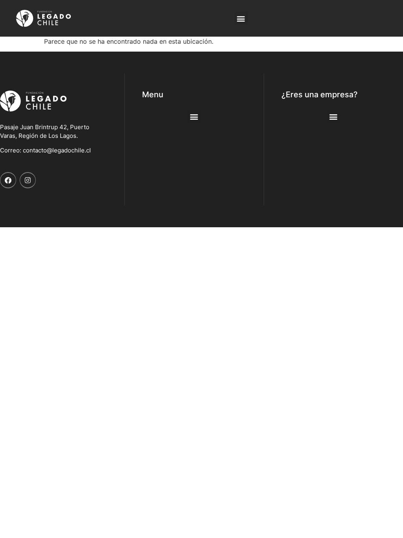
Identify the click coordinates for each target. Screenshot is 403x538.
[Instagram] (28, 180)
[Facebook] (8, 180)
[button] (241, 18)
